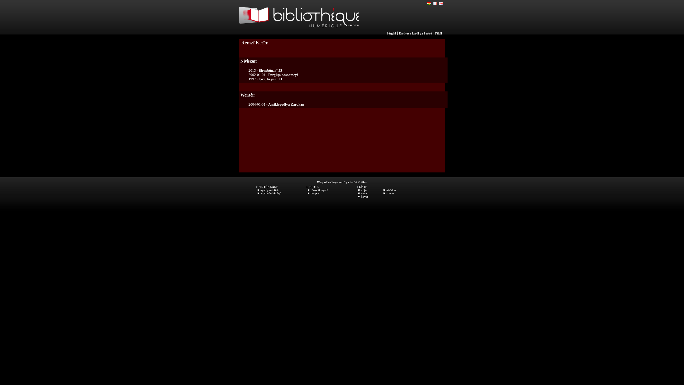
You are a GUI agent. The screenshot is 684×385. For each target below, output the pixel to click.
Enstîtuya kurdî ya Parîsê (415, 33)
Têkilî (438, 33)
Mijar (364, 190)
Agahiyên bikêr (270, 190)
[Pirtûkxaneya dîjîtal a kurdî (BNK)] (299, 33)
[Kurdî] (429, 4)
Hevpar (315, 193)
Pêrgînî (391, 33)
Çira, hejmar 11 (270, 79)
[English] (441, 4)
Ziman (390, 193)
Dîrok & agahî (319, 190)
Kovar (364, 196)
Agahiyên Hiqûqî (271, 193)
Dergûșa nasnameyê (283, 75)
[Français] (435, 4)
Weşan (364, 193)
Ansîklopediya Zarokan (286, 104)
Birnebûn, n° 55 (270, 70)
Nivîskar (391, 190)
